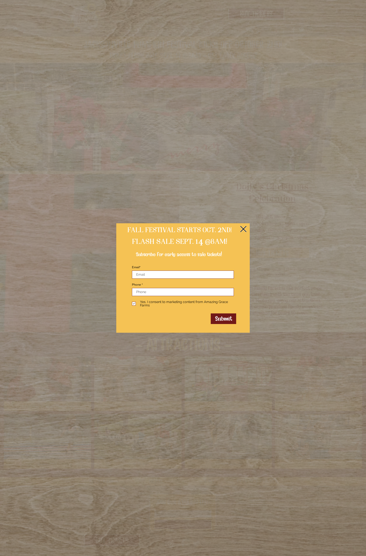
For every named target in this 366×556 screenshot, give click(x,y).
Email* (136, 267)
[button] (243, 229)
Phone (136, 284)
